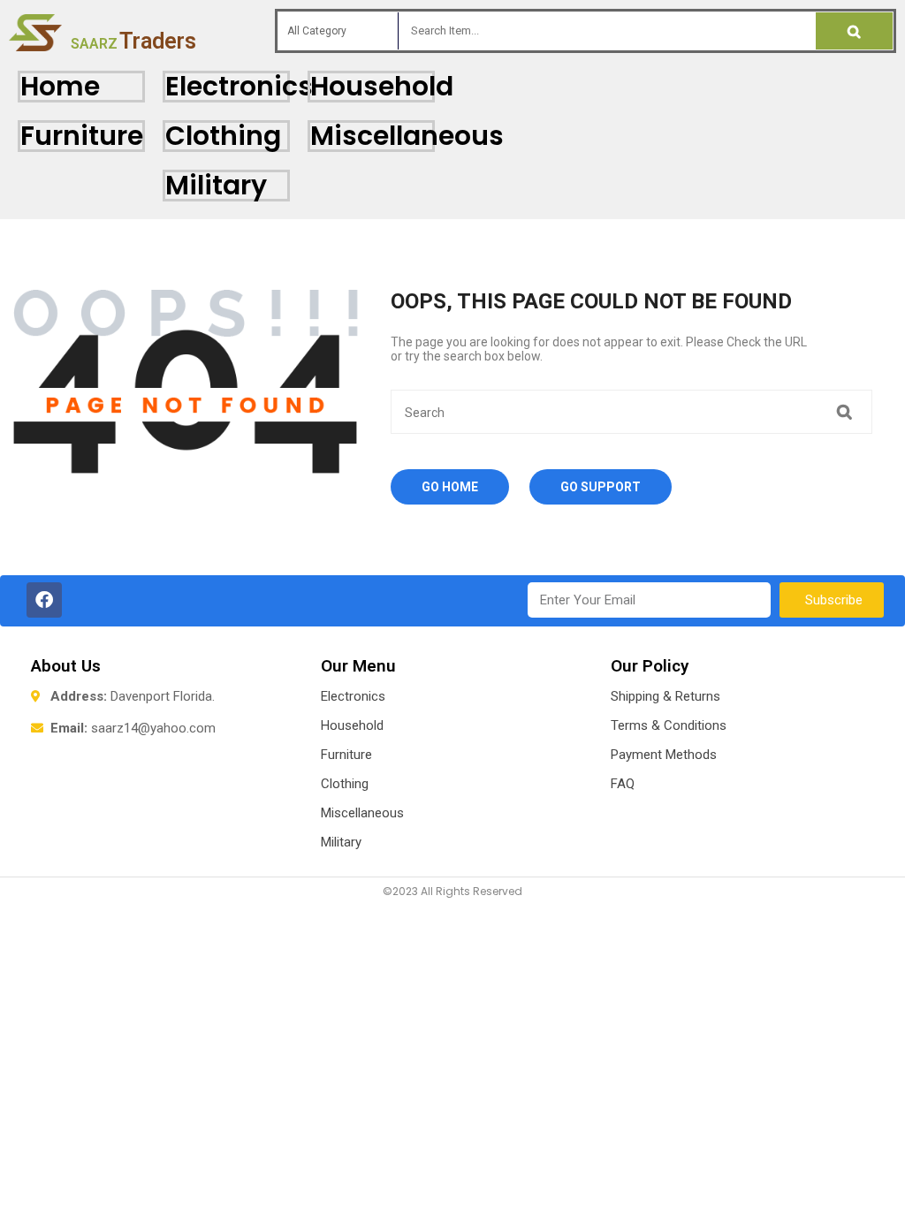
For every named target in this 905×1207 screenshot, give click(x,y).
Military (216, 185)
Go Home (450, 487)
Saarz (133, 43)
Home (60, 86)
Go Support (600, 487)
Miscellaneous (407, 136)
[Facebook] (44, 600)
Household (381, 86)
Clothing (223, 136)
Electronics (239, 86)
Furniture (81, 136)
